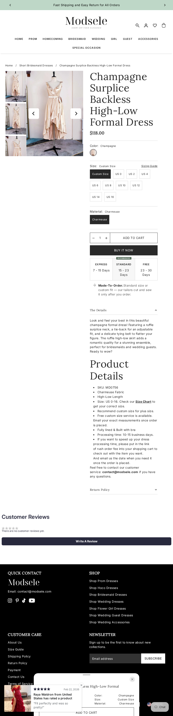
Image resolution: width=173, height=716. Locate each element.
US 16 (110, 196)
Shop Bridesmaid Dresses (108, 594)
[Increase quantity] (106, 238)
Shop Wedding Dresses (106, 601)
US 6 (95, 185)
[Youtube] (32, 600)
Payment (14, 670)
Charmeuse (99, 219)
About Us (15, 642)
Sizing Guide (149, 166)
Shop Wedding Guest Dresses (111, 615)
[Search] (137, 25)
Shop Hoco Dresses (103, 588)
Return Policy (17, 663)
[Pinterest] (17, 600)
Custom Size (100, 174)
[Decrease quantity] (93, 238)
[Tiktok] (24, 600)
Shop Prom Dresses (103, 581)
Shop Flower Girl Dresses (107, 608)
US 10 (122, 185)
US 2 (132, 174)
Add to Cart (134, 238)
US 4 (145, 174)
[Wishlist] (155, 25)
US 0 (118, 174)
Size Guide (16, 649)
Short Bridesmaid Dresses (36, 65)
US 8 (108, 185)
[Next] (164, 5)
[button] (86, 541)
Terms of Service (20, 683)
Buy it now (123, 250)
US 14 (96, 196)
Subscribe (153, 658)
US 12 (136, 185)
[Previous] (10, 5)
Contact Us (16, 676)
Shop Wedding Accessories (109, 622)
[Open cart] (164, 25)
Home (9, 65)
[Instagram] (10, 600)
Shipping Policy (19, 656)
